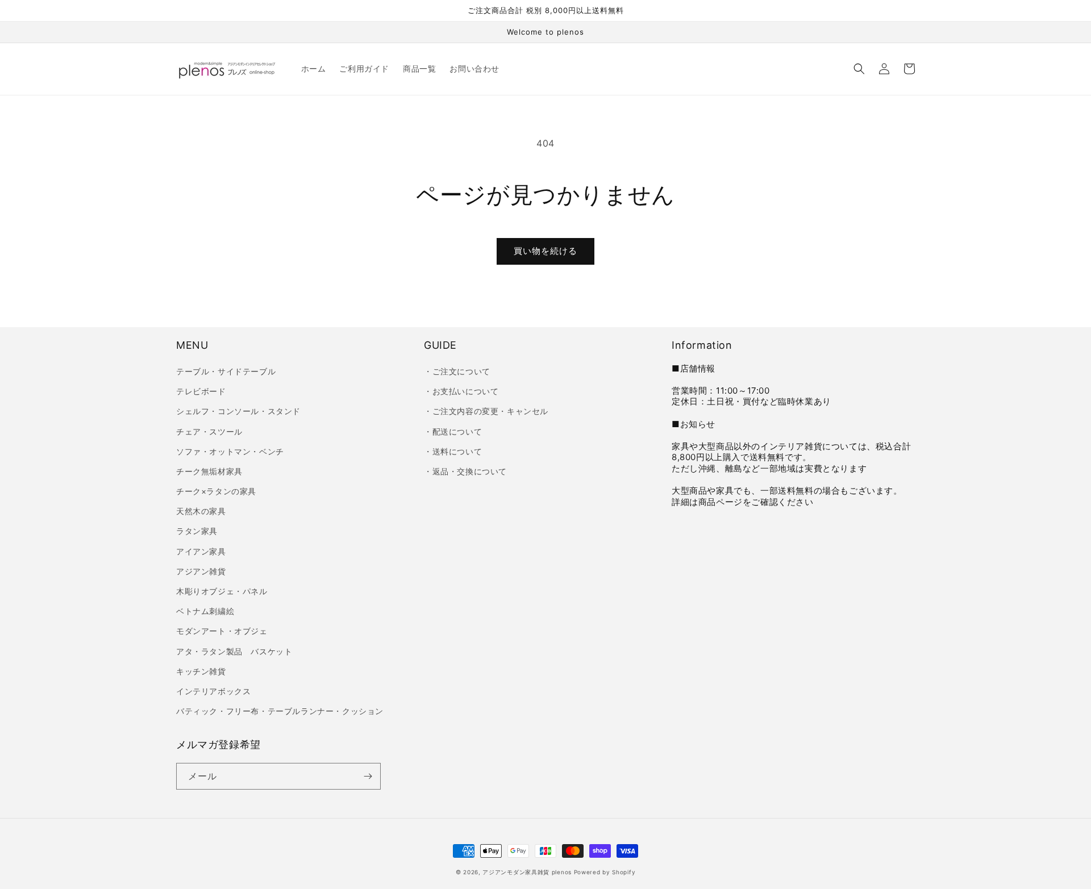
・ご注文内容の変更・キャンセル (486, 411)
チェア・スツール (209, 431)
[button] (859, 68)
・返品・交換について (465, 471)
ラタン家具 (197, 531)
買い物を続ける (545, 250)
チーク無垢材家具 (209, 471)
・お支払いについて (461, 391)
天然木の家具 (201, 511)
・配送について (453, 431)
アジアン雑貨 (201, 571)
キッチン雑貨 (201, 671)
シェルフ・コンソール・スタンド (238, 411)
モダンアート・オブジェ (222, 631)
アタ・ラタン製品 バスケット (234, 651)
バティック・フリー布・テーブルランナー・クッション (280, 711)
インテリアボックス (213, 691)
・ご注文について (457, 371)
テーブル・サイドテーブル (226, 371)
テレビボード (201, 391)
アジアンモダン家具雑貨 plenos (527, 872)
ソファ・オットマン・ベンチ (230, 451)
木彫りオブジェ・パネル (222, 591)
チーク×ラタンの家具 (216, 491)
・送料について (453, 451)
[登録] (367, 776)
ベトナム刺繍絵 (205, 611)
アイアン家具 (201, 551)
